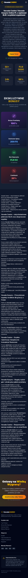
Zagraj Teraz (14, 54)
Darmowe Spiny (5, 527)
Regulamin (3, 541)
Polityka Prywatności (6, 539)
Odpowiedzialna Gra (6, 537)
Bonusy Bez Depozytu (6, 525)
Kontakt (3, 535)
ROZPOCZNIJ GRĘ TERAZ (14, 497)
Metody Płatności (5, 529)
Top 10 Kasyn (4, 523)
